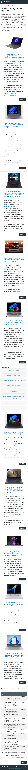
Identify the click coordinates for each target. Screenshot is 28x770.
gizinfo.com (12, 766)
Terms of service (15, 768)
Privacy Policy (6, 768)
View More (22, 99)
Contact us (22, 768)
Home (2, 5)
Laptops (8, 5)
